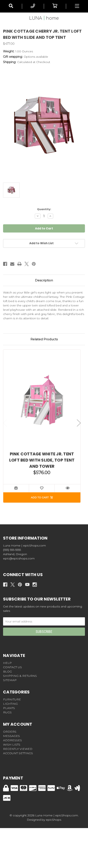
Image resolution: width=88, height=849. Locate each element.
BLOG (7, 671)
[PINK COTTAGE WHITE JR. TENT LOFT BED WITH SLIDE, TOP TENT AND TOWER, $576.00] (42, 399)
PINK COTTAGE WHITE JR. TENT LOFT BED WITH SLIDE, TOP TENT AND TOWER (41, 460)
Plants (9, 708)
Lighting (10, 704)
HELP (7, 663)
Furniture (12, 699)
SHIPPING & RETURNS (20, 676)
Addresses (12, 740)
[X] (27, 264)
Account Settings (18, 753)
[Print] (19, 264)
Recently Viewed (17, 749)
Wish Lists (11, 744)
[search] (11, 6)
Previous (5, 423)
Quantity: (44, 209)
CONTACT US (12, 667)
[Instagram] (35, 584)
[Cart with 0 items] (55, 6)
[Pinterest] (34, 264)
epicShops (53, 820)
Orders (9, 731)
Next (79, 423)
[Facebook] (5, 264)
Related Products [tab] (44, 339)
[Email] (12, 264)
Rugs (7, 712)
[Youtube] (27, 584)
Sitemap (10, 680)
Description (44, 280)
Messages (11, 736)
